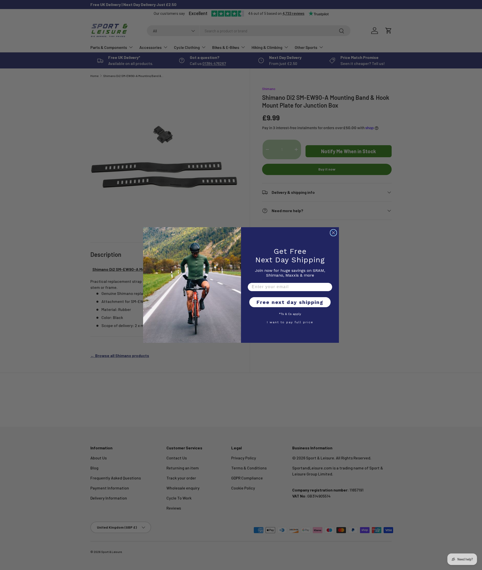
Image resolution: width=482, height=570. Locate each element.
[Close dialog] (333, 233)
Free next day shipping (290, 302)
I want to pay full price (290, 322)
